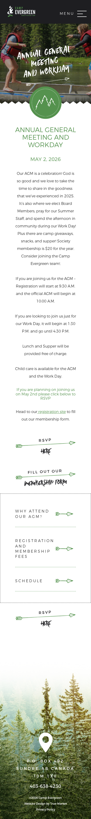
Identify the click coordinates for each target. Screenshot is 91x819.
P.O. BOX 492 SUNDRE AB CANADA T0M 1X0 (45, 769)
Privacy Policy (45, 809)
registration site (51, 411)
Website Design (35, 804)
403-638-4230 (45, 786)
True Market (58, 804)
